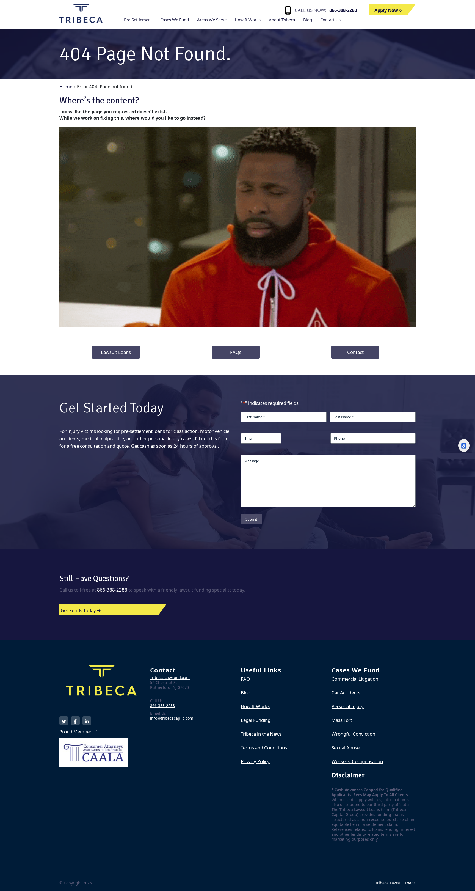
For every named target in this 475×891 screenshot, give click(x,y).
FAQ (245, 679)
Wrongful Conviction (353, 734)
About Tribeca (282, 19)
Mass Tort (342, 720)
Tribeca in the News (261, 734)
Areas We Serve (212, 19)
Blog (307, 19)
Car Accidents (346, 692)
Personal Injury (348, 706)
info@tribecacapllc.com (171, 718)
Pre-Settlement (138, 19)
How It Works (248, 19)
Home (65, 86)
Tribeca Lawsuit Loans (170, 677)
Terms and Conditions (264, 747)
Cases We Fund (174, 19)
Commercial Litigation (355, 679)
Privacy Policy (255, 761)
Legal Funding (255, 720)
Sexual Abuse (346, 747)
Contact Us (330, 19)
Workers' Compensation (357, 761)
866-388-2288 (343, 10)
